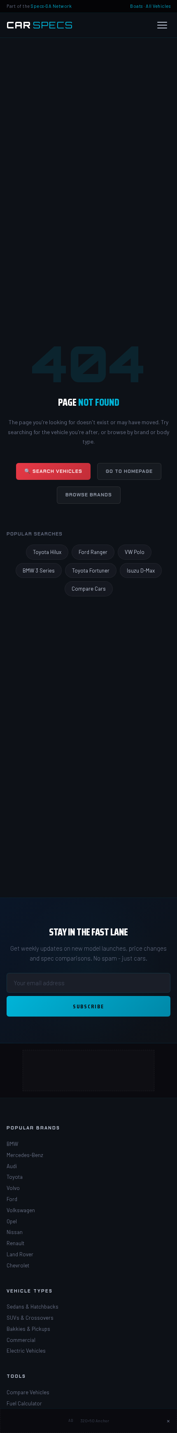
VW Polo (134, 552)
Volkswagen (21, 1210)
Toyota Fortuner (90, 570)
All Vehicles (158, 6)
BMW (12, 1144)
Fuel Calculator (24, 1403)
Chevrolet (18, 1265)
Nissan (15, 1232)
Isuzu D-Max (141, 570)
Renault (15, 1243)
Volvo (13, 1188)
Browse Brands (88, 494)
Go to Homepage (129, 471)
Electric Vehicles (26, 1350)
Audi (12, 1166)
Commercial (21, 1340)
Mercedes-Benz (25, 1155)
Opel (12, 1221)
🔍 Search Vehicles (53, 471)
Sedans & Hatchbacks (32, 1306)
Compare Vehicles (28, 1392)
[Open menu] (162, 25)
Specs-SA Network (51, 6)
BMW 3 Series (39, 570)
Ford (12, 1199)
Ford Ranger (93, 552)
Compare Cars (89, 588)
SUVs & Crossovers (30, 1317)
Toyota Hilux (47, 552)
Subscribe (88, 1006)
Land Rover (20, 1254)
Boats (136, 6)
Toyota (15, 1177)
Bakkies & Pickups (28, 1328)
